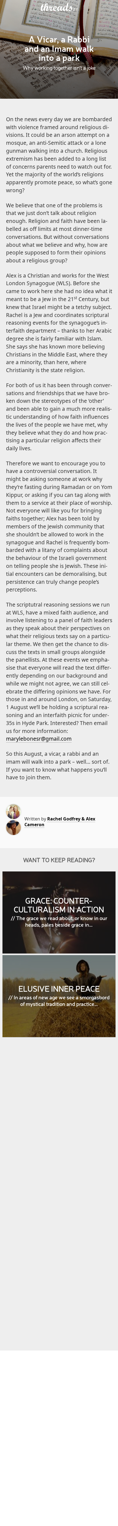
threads (57, 7)
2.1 (75, 9)
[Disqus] (59, 1121)
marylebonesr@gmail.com (39, 738)
